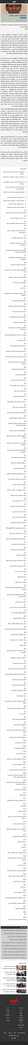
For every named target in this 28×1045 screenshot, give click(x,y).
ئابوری (8, 1012)
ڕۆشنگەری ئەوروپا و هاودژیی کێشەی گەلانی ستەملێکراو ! (16, 451)
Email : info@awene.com (14, 1004)
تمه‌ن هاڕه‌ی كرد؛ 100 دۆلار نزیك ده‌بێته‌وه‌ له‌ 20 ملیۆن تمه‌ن (13, 958)
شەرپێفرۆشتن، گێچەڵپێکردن (20, 748)
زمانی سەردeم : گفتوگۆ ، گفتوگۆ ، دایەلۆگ (17, 623)
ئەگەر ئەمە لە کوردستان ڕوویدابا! (19, 685)
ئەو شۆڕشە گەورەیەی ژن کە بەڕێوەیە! (18, 737)
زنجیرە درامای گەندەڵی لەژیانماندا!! (18, 238)
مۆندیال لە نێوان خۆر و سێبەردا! (19, 512)
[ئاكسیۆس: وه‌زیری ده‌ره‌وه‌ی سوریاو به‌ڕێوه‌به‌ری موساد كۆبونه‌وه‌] (21, 967)
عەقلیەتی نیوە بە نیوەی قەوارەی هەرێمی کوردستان (17, 363)
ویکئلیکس (21, 1017)
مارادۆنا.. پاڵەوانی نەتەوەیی (20, 892)
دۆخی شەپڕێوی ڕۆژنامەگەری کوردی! (18, 634)
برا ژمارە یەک (23, 288)
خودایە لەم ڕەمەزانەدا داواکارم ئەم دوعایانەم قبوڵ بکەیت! (16, 651)
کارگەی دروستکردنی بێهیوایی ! (19, 322)
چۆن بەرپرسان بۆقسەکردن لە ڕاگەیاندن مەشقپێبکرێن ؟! (17, 244)
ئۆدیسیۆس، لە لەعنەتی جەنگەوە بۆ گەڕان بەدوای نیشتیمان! (13, 173)
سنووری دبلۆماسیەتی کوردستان (19, 764)
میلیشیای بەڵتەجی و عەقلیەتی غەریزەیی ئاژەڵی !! (13, 200)
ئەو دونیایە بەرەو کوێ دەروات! (19, 824)
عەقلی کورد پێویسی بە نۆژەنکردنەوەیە (17, 566)
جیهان (21, 1012)
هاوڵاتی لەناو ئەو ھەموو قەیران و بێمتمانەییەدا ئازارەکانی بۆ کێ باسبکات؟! (16, 251)
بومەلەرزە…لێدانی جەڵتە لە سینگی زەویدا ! (17, 479)
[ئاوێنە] (14, 1000)
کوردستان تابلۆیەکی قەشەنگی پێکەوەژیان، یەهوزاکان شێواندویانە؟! (17, 424)
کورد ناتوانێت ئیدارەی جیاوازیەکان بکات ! (17, 385)
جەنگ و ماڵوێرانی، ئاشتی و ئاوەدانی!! (16, 204)
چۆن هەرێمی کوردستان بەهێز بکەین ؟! (18, 346)
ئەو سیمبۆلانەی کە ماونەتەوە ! (19, 396)
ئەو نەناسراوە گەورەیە (21, 696)
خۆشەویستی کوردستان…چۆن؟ (19, 468)
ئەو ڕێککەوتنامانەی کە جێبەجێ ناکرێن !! (17, 430)
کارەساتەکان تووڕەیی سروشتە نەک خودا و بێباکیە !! (13, 193)
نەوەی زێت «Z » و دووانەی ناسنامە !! (18, 218)
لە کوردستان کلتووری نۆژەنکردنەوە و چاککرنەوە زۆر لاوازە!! (15, 702)
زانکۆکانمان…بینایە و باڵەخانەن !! (19, 282)
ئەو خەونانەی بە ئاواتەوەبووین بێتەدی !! (15, 197)
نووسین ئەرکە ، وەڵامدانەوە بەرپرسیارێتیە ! (17, 306)
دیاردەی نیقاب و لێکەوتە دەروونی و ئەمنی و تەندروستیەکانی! (16, 231)
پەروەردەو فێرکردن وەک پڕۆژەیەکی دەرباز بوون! (16, 539)
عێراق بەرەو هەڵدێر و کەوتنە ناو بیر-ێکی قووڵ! (16, 560)
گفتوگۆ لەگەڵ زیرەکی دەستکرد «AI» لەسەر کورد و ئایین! (15, 271)
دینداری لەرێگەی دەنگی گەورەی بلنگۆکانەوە (16, 800)
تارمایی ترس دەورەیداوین (20, 743)
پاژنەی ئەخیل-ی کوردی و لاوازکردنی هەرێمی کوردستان (16, 859)
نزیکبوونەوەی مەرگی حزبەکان (20, 725)
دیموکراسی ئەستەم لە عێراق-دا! (19, 484)
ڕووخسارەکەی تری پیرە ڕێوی (20, 391)
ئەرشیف (4, 1032)
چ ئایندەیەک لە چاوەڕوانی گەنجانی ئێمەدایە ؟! (16, 412)
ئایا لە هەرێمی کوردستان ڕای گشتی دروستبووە (16, 351)
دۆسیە (21, 1022)
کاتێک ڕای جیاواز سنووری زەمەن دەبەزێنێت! (17, 669)
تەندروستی (21, 1027)
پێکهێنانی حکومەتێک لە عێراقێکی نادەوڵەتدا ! (16, 708)
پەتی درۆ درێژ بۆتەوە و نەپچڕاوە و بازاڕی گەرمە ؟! (15, 356)
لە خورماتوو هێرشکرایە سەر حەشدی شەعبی (17, 936)
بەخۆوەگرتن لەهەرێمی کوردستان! (19, 300)
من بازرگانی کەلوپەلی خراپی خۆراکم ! (18, 463)
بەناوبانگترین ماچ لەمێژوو (20, 908)
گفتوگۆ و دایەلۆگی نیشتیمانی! (19, 618)
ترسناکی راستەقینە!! (21, 842)
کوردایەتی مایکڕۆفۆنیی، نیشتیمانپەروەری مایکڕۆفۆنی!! (17, 258)
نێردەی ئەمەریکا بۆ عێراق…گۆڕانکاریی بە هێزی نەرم (16, 224)
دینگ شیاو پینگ (22, 795)
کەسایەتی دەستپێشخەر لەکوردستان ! (18, 522)
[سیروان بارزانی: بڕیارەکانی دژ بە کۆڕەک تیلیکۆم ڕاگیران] (21, 985)
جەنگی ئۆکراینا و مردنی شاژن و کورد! (18, 549)
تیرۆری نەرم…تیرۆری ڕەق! (20, 602)
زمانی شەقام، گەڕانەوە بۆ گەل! (19, 663)
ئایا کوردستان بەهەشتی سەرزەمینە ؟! (18, 506)
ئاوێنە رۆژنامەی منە (21, 1032)
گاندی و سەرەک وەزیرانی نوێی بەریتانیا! (17, 533)
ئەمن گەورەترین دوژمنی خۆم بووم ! (18, 380)
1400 (25, 914)
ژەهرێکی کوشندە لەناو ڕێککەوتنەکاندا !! (17, 317)
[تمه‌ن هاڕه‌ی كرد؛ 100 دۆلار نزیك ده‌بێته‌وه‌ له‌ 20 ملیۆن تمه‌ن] (21, 979)
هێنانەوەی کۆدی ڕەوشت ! (20, 374)
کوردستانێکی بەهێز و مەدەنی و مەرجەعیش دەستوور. (17, 817)
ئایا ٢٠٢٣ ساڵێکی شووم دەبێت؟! (19, 501)
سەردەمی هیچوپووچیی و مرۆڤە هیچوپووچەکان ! (16, 528)
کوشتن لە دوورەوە (22, 811)
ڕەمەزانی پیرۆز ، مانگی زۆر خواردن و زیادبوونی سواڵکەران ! (16, 444)
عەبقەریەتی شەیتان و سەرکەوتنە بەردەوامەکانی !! (13, 178)
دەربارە (14, 1032)
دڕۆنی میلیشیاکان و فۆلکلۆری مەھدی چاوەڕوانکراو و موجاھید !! (15, 294)
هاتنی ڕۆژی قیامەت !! (21, 340)
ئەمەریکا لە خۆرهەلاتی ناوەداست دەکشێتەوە (16, 759)
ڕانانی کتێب (8, 1020)
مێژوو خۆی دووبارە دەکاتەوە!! (20, 881)
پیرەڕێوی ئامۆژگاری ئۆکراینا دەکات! (19, 613)
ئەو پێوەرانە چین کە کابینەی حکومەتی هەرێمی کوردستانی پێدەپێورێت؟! (16, 783)
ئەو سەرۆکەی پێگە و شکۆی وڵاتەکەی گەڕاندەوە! (15, 674)
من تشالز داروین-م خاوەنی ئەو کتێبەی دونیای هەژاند (16, 731)
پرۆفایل (21, 1015)
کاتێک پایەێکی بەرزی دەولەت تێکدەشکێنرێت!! (16, 870)
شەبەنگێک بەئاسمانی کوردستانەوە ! (18, 544)
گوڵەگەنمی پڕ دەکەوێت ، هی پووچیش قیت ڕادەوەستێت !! (17, 328)
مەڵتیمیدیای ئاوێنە (21, 1025)
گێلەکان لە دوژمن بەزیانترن (20, 789)
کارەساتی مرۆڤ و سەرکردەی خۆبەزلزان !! (15, 207)
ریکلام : (13, 1035)
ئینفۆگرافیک (21, 1020)
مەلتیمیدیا (8, 1015)
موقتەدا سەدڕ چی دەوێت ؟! (20, 571)
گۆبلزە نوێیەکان (22, 645)
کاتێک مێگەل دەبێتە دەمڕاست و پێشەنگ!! (17, 277)
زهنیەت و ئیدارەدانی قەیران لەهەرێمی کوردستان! (15, 335)
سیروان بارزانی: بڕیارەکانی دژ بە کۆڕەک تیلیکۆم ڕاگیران (15, 933)
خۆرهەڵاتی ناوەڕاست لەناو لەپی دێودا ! (17, 607)
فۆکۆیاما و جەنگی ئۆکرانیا (20, 582)
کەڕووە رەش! (23, 806)
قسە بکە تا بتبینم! (22, 865)
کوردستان (21, 1008)
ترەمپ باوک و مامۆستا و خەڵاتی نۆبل (18, 265)
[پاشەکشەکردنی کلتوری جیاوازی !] (14, 9)
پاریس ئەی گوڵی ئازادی (21, 753)
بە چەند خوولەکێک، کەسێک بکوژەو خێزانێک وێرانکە (15, 898)
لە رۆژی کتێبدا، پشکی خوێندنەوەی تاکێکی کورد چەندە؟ (16, 830)
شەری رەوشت (23, 887)
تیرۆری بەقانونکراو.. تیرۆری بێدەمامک (18, 495)
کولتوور (7, 1010)
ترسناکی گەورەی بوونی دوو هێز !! (19, 369)
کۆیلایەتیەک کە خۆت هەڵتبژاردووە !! (18, 457)
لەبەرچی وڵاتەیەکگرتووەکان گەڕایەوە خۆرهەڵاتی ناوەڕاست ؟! (15, 588)
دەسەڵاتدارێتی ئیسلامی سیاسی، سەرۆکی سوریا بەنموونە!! (13, 183)
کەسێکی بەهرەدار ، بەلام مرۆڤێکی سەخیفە (17, 852)
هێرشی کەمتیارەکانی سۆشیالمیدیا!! (18, 690)
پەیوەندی (10, 1032)
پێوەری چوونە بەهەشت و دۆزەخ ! (19, 517)
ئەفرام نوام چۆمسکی (21, 577)
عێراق (21, 1010)
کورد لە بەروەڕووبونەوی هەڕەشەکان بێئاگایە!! (16, 474)
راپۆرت (8, 1017)
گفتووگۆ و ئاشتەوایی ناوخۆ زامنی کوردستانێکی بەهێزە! (16, 437)
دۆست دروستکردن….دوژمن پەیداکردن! (18, 640)
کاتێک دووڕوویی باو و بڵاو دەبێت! (19, 679)
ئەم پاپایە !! (23, 847)
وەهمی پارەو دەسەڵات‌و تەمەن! (19, 407)
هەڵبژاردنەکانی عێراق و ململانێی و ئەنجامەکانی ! (15, 213)
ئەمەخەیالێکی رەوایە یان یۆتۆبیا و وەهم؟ (17, 876)
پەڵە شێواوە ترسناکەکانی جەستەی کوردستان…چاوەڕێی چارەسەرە (16, 595)
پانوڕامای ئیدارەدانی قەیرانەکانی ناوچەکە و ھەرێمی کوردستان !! (15, 188)
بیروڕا (8, 1008)
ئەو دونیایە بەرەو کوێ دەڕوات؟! (19, 311)
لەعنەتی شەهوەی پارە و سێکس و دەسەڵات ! (16, 490)
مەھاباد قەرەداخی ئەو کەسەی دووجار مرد (17, 919)
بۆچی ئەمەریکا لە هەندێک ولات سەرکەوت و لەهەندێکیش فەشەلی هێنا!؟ (17, 776)
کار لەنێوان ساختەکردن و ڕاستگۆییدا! (18, 658)
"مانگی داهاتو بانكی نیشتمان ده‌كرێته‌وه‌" (17, 939)
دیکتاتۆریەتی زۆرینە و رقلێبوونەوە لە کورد (17, 903)
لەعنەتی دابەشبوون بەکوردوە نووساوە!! (17, 418)
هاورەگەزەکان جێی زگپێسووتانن (19, 836)
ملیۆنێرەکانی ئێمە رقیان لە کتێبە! (19, 719)
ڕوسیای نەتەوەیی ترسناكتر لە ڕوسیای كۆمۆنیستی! (15, 629)
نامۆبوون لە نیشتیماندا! (21, 555)
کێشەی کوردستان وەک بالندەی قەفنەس (17, 770)
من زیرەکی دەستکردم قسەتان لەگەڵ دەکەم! (16, 402)
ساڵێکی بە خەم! (22, 714)
